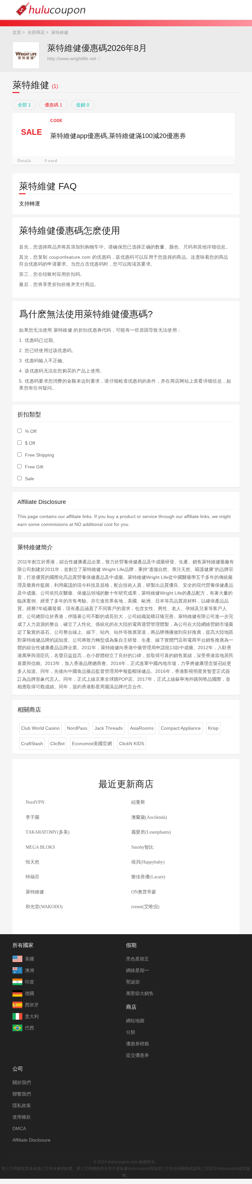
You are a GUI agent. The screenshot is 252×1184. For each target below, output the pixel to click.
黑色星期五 (137, 958)
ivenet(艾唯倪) (145, 906)
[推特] (119, 1152)
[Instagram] (133, 1152)
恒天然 (32, 862)
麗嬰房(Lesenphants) (151, 832)
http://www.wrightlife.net (71, 58)
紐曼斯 (138, 802)
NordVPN (35, 802)
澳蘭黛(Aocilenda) (149, 817)
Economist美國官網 (92, 743)
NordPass (77, 728)
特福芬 (32, 876)
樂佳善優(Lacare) (148, 876)
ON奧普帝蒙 (143, 891)
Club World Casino (40, 728)
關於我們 (21, 1082)
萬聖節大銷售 (140, 993)
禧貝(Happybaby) (148, 862)
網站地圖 (135, 1020)
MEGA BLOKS (40, 847)
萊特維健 (35, 891)
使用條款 (21, 1117)
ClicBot (57, 743)
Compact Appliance (181, 728)
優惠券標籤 (137, 1043)
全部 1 (24, 104)
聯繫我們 (21, 1094)
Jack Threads (108, 728)
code (56, 120)
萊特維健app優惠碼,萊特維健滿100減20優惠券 (118, 135)
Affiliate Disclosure (31, 1140)
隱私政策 (21, 1105)
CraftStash (32, 743)
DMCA (19, 1128)
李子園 (32, 817)
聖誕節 (133, 981)
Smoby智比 (142, 847)
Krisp (213, 728)
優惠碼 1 (53, 104)
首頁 (16, 32)
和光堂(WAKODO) (44, 906)
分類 (130, 1032)
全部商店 (36, 32)
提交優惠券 (137, 1055)
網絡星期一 (137, 970)
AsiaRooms (142, 728)
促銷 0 (82, 104)
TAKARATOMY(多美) (48, 832)
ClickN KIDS (131, 743)
